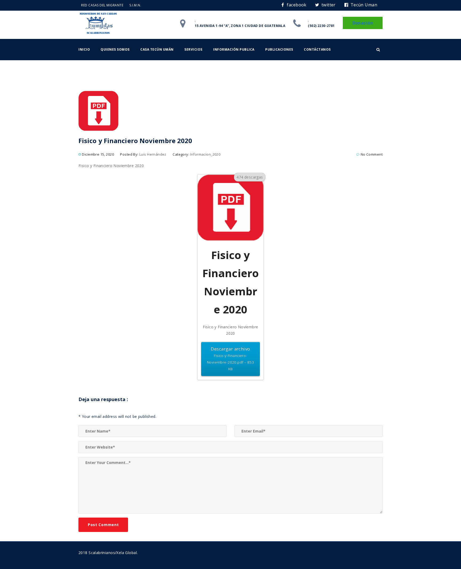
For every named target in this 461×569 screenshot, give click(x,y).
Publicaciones (279, 49)
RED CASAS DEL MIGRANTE (102, 5)
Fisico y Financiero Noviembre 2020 (111, 165)
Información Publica (234, 49)
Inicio (84, 49)
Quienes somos (115, 49)
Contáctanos (317, 49)
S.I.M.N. (135, 5)
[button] (378, 49)
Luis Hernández (152, 154)
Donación (362, 23)
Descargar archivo (230, 358)
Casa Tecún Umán (157, 49)
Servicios (193, 49)
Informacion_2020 (205, 154)
